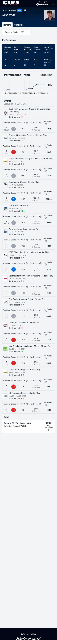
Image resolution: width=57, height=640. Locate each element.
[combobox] (16, 32)
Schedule (19, 25)
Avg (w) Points (47, 48)
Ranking (7, 25)
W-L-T (46, 59)
